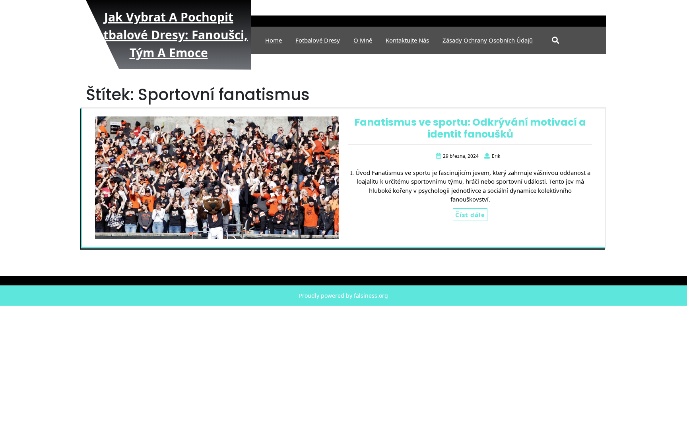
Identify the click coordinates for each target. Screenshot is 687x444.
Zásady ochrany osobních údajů (487, 40)
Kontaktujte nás (407, 40)
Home (273, 40)
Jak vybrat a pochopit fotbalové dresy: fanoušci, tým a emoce (168, 35)
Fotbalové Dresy (317, 40)
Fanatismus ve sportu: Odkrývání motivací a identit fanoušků (470, 128)
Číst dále (470, 215)
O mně (362, 40)
